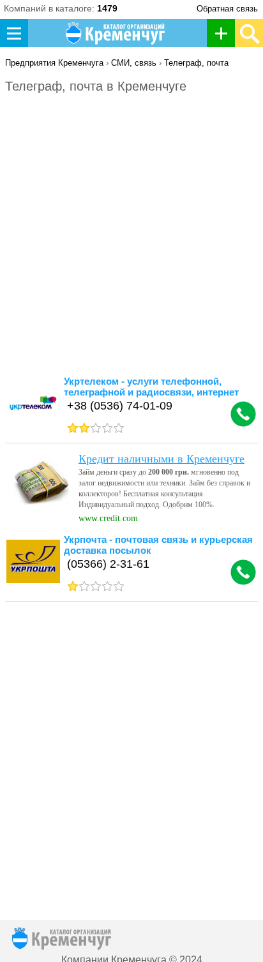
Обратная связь (227, 8)
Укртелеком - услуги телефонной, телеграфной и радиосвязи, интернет (151, 386)
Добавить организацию (224, 33)
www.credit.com (108, 518)
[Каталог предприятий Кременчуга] (116, 33)
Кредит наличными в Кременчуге (161, 458)
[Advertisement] (131, 240)
